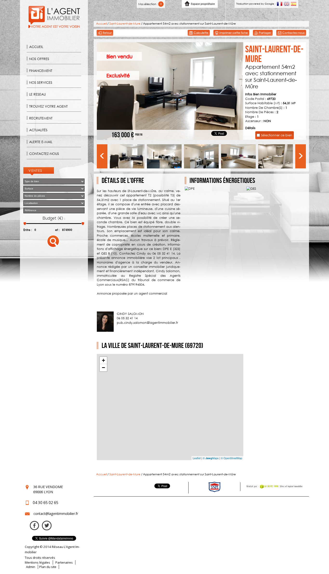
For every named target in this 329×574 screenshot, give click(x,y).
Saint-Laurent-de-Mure (124, 23)
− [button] (103, 368)
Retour (107, 33)
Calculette (200, 33)
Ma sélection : (150, 4)
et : (57, 230)
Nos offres (39, 59)
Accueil (36, 47)
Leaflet (197, 458)
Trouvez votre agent (48, 106)
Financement (40, 71)
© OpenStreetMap (231, 458)
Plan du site (47, 567)
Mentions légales (37, 562)
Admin (30, 567)
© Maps (211, 458)
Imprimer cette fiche (233, 33)
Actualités (38, 130)
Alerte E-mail (40, 142)
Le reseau (37, 94)
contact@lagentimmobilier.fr (55, 513)
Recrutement (41, 118)
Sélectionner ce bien (276, 135)
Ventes (35, 170)
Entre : (27, 230)
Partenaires (64, 562)
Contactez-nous (44, 154)
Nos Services (40, 82)
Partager (264, 33)
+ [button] (103, 360)
